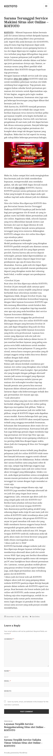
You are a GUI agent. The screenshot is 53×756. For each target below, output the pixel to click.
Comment (9, 639)
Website (7, 691)
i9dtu (26, 616)
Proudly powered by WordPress (15, 753)
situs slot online (21, 78)
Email (7, 681)
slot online (20, 187)
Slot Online (36, 616)
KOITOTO (10, 6)
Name (7, 671)
